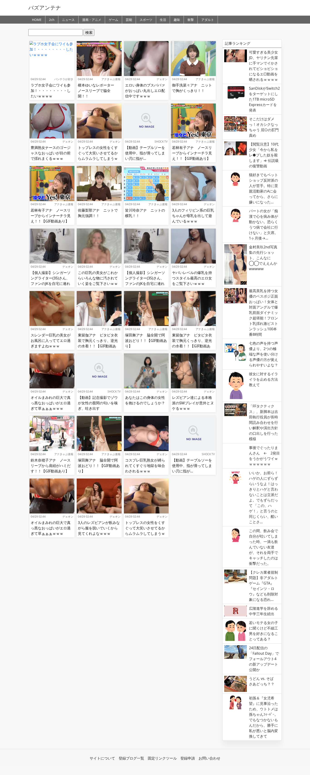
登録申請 (187, 758)
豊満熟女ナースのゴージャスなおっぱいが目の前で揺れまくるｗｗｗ (51, 153)
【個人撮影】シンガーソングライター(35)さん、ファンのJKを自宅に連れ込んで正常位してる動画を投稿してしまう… (51, 283)
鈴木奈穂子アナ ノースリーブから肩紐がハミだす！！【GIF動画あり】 (51, 466)
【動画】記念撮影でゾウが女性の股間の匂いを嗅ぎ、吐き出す (98, 403)
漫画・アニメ (91, 19)
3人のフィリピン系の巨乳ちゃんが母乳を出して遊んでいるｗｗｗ (193, 216)
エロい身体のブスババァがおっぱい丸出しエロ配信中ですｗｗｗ (145, 91)
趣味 (177, 19)
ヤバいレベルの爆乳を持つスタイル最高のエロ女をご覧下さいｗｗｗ (192, 278)
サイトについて (102, 758)
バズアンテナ (44, 7)
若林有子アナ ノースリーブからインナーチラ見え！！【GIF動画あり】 (192, 153)
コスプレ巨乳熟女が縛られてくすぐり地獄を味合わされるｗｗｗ (145, 466)
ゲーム (113, 19)
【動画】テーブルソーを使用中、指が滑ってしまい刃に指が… (145, 153)
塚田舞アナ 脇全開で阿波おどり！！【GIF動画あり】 (146, 340)
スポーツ (146, 19)
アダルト (207, 19)
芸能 (129, 19)
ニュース (68, 19)
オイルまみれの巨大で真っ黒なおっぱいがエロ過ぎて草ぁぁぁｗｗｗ (51, 403)
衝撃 (190, 19)
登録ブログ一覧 (131, 758)
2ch (51, 19)
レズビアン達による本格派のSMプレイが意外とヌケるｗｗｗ (193, 403)
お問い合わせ (209, 758)
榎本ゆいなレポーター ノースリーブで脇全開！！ (98, 91)
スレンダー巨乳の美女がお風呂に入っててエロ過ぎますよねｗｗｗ (51, 340)
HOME (37, 19)
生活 (163, 19)
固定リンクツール (162, 758)
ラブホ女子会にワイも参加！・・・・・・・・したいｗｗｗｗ (51, 91)
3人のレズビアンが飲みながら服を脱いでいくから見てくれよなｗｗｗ (99, 528)
